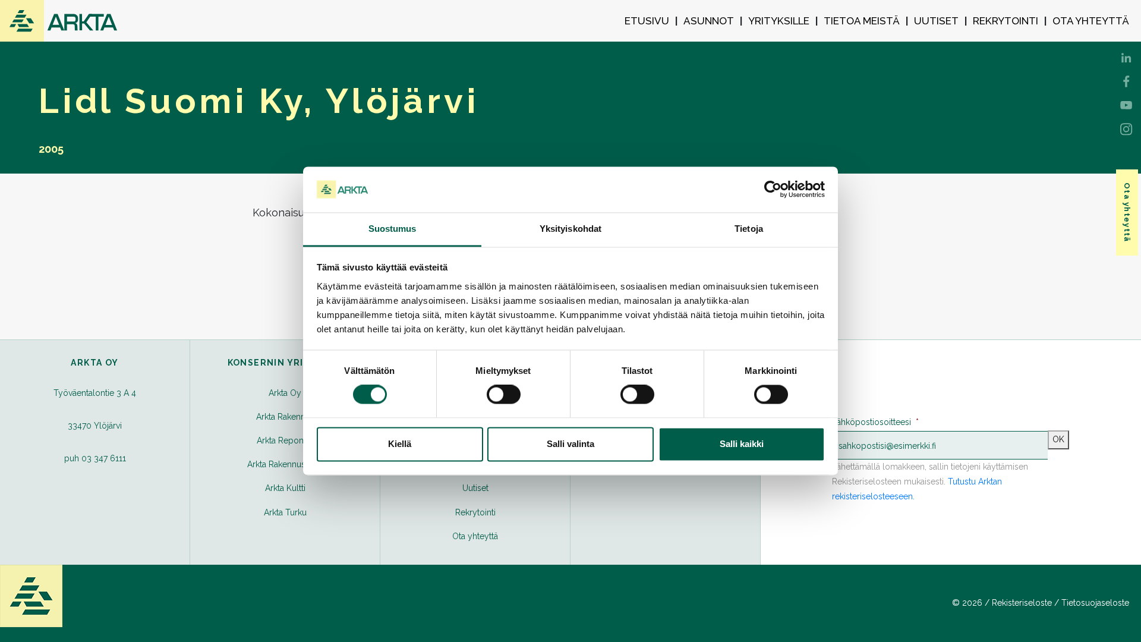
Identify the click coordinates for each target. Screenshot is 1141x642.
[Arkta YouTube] (1126, 104)
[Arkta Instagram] (1126, 128)
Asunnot (708, 21)
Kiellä (399, 444)
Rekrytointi (1005, 21)
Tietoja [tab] (749, 229)
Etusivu (647, 21)
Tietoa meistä (862, 21)
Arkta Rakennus (285, 416)
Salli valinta (570, 444)
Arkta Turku (285, 512)
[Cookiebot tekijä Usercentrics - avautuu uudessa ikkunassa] (773, 190)
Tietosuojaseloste (1095, 603)
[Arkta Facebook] (1126, 56)
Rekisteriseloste (1022, 603)
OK (1058, 439)
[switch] (504, 394)
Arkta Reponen (285, 440)
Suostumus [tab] (392, 229)
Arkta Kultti (285, 488)
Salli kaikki (742, 444)
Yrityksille (778, 21)
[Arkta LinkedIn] (1126, 80)
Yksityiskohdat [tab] (570, 229)
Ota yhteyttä (1090, 21)
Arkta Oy (285, 393)
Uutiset (936, 21)
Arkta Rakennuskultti (285, 464)
